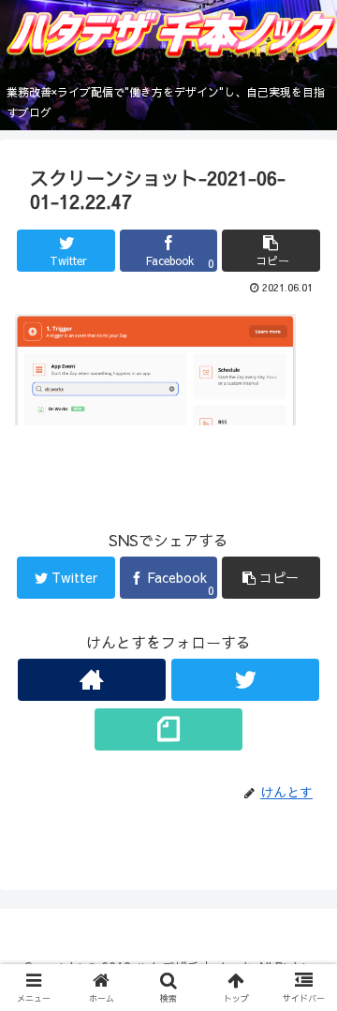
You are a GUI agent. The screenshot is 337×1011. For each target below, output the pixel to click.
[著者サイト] (91, 680)
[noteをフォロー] (168, 729)
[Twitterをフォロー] (244, 680)
